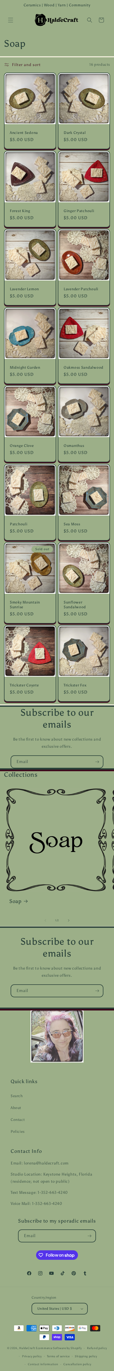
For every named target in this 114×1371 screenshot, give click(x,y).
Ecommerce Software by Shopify (59, 1348)
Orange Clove (22, 445)
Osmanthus (74, 445)
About (16, 1108)
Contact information (43, 1364)
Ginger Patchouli (79, 210)
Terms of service (58, 1356)
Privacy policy (32, 1356)
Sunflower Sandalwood (75, 604)
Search (17, 1096)
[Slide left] (45, 920)
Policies (18, 1131)
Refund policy (97, 1348)
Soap (15, 901)
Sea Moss (72, 524)
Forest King (20, 210)
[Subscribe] (97, 761)
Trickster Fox (75, 685)
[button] (10, 20)
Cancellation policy (77, 1364)
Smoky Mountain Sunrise (25, 604)
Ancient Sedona (24, 132)
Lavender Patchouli (81, 289)
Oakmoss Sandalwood (83, 367)
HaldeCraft (27, 1348)
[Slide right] (68, 920)
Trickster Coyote (24, 685)
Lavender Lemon (24, 289)
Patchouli (18, 524)
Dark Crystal (75, 132)
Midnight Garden (25, 367)
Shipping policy (86, 1356)
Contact (18, 1119)
